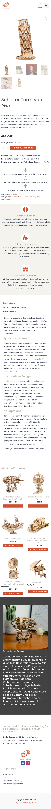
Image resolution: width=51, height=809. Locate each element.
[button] (46, 18)
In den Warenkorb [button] (13, 506)
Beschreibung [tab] (9, 303)
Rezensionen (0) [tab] (10, 312)
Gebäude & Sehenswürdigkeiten (23, 197)
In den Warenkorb (23, 148)
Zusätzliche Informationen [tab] (15, 307)
